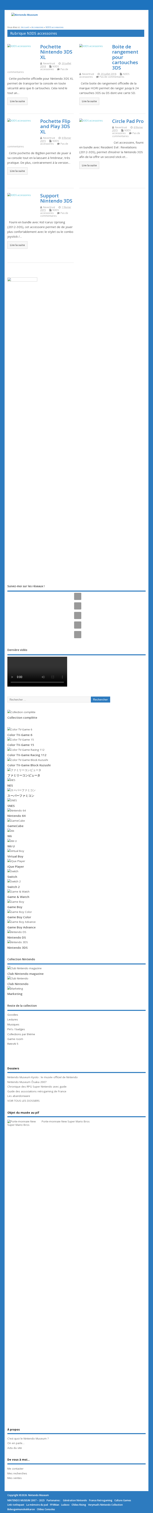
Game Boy (14, 907)
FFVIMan (54, 1504)
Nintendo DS (16, 937)
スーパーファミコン (20, 796)
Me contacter (15, 1468)
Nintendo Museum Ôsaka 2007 (27, 1082)
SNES (11, 806)
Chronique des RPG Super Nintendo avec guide (37, 1086)
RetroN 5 (12, 1044)
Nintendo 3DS (17, 948)
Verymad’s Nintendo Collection (105, 1504)
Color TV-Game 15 (20, 745)
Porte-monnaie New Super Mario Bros (66, 1121)
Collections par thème (21, 1034)
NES (10, 785)
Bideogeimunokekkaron (21, 1509)
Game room (15, 1039)
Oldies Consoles (46, 1509)
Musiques (13, 1024)
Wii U (11, 846)
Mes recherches (17, 1473)
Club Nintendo (17, 984)
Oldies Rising (79, 1504)
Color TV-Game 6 (19, 735)
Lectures (12, 1019)
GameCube (15, 826)
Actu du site (14, 1448)
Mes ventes (14, 1478)
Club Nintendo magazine (25, 974)
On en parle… (16, 1443)
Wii (9, 836)
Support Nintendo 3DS (56, 198)
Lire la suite (17, 101)
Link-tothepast (15, 1504)
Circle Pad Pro (128, 121)
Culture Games (122, 1500)
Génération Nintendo (75, 1500)
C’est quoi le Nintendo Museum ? (28, 1438)
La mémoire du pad (37, 1504)
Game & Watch (18, 897)
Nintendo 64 (16, 816)
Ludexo (65, 1504)
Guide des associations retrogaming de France (36, 1091)
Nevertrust (49, 63)
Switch (12, 877)
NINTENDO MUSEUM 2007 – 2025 (26, 1500)
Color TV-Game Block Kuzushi (29, 765)
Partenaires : (54, 1500)
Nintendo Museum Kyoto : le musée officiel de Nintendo (42, 1077)
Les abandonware (18, 1096)
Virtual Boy (15, 856)
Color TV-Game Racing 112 (26, 755)
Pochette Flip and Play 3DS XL (55, 126)
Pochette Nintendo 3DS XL (56, 51)
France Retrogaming (100, 1500)
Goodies (12, 1014)
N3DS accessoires (49, 68)
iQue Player (15, 866)
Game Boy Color (19, 917)
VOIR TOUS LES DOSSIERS (23, 1100)
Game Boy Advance (21, 927)
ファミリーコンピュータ (23, 775)
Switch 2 (13, 887)
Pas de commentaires (112, 76)
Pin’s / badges (16, 1029)
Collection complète (22, 717)
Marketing (15, 994)
